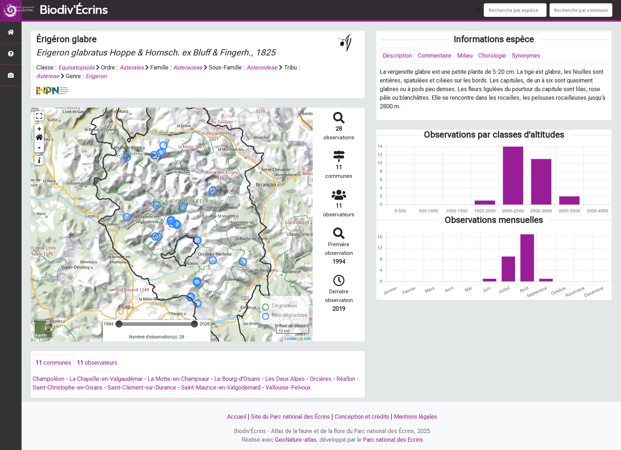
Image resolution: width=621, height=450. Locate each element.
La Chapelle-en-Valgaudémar (106, 378)
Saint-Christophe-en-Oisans (67, 387)
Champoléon (48, 378)
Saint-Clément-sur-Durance (141, 387)
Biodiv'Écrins (74, 10)
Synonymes (526, 55)
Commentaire (434, 55)
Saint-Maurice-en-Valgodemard (221, 387)
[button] (39, 138)
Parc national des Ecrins (393, 439)
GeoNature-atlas (295, 439)
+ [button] (39, 128)
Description (397, 55)
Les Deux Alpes (285, 378)
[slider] (119, 324)
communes (53, 362)
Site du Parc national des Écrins (290, 416)
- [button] (39, 147)
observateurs (97, 362)
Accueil (236, 416)
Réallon (345, 378)
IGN (307, 338)
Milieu (465, 55)
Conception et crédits (362, 416)
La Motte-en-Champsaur (178, 378)
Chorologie (492, 55)
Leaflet (290, 338)
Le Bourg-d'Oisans (237, 378)
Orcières (320, 378)
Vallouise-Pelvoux (288, 387)
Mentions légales (415, 416)
